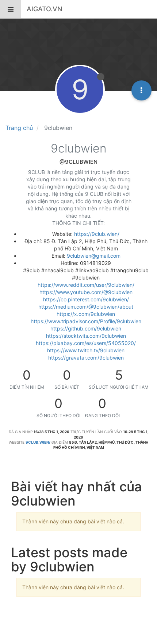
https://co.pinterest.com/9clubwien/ (86, 299)
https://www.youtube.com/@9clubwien (86, 292)
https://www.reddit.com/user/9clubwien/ (86, 285)
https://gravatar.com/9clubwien (86, 357)
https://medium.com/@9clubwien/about (85, 307)
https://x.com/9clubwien (86, 314)
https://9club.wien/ (96, 234)
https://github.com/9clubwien (85, 328)
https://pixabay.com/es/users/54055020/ (86, 343)
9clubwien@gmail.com (93, 256)
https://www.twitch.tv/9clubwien (86, 350)
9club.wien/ (38, 442)
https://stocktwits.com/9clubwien (86, 336)
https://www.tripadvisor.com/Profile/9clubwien (86, 321)
